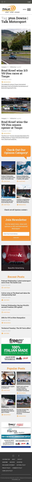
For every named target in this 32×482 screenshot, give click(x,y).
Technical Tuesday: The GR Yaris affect (16, 328)
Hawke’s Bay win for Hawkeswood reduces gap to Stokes (7, 411)
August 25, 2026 (5, 331)
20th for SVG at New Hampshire (13, 318)
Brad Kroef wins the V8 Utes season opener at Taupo (14, 124)
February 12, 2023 (6, 79)
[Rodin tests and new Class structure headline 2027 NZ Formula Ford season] (24, 378)
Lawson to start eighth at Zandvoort (7, 387)
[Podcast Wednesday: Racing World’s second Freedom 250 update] (24, 168)
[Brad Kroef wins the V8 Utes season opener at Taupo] (16, 104)
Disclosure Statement (8, 465)
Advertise (19, 462)
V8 (7, 67)
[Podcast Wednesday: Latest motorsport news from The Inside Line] (8, 168)
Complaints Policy (7, 470)
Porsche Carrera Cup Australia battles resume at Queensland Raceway (23, 411)
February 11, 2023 (6, 131)
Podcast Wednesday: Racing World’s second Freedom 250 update (23, 177)
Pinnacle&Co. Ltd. (16, 479)
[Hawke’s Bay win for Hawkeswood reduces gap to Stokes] (8, 401)
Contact (19, 459)
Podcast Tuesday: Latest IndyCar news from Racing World (7, 201)
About (13, 459)
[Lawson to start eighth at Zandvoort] (8, 378)
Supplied (18, 67)
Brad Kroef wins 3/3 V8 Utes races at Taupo (14, 73)
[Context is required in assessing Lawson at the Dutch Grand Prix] (24, 191)
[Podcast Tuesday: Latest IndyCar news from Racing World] (8, 191)
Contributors (6, 459)
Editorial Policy (21, 465)
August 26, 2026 (5, 285)
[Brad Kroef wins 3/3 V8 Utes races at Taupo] (16, 46)
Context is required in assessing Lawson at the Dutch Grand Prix (23, 201)
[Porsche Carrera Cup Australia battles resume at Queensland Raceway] (24, 401)
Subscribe (5, 462)
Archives (12, 462)
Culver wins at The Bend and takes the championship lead (15, 294)
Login (29, 2)
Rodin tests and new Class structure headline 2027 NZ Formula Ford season (23, 388)
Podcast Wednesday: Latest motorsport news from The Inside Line (8, 177)
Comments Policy (17, 468)
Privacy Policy (6, 468)
